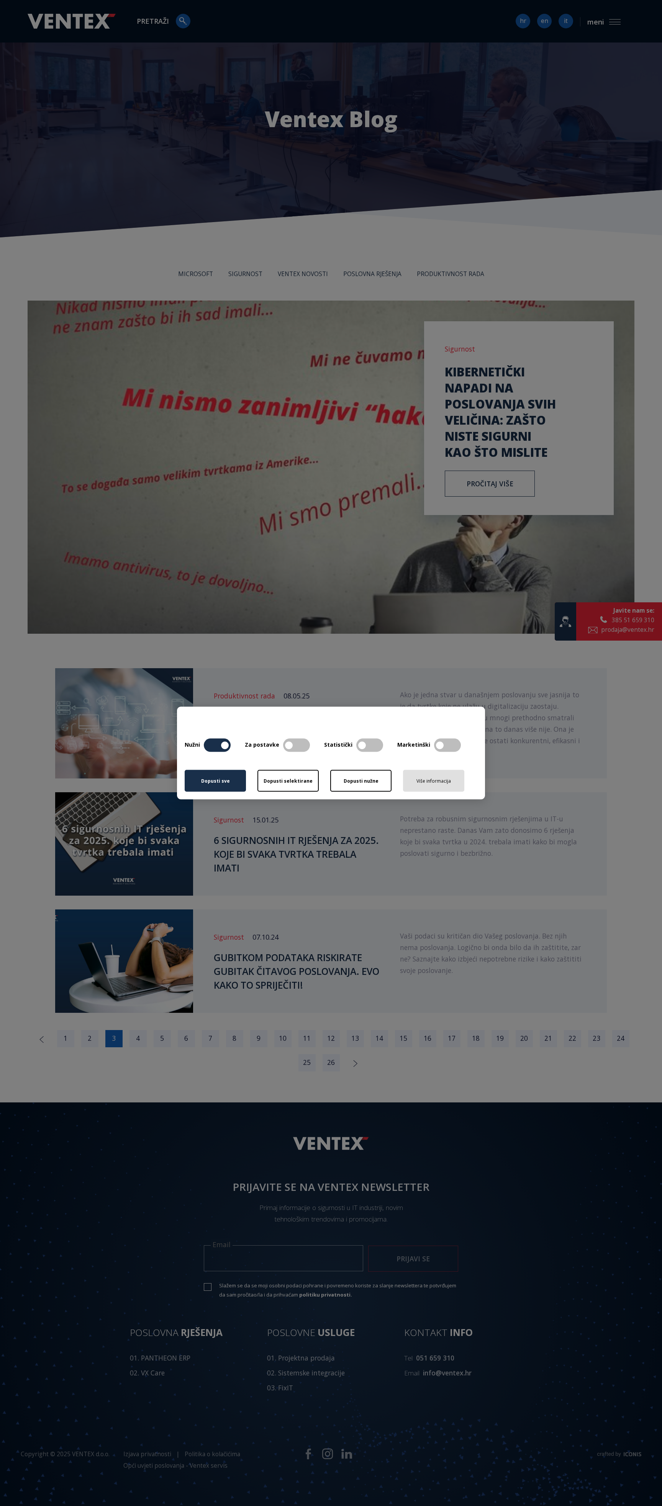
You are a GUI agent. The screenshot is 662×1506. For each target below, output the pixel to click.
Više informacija (433, 781)
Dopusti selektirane (288, 780)
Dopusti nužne (361, 780)
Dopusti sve (215, 780)
